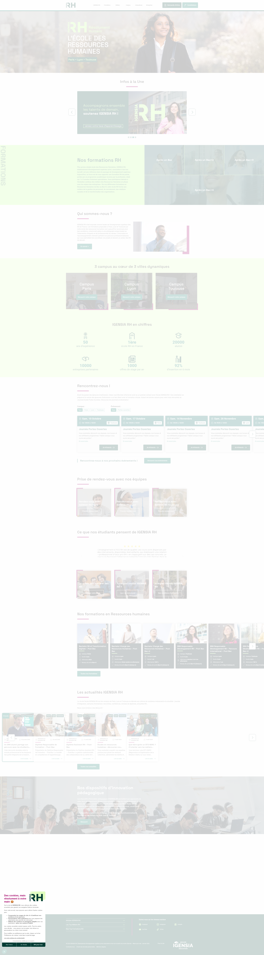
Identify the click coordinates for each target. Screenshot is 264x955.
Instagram (163, 924)
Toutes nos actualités (88, 767)
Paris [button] (86, 410)
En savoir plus (83, 441)
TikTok (161, 929)
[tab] (96, 5)
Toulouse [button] (100, 410)
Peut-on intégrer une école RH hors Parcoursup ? (154, 871)
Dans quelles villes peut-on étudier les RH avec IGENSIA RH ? (158, 879)
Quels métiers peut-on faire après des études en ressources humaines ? (158, 897)
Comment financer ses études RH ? (149, 892)
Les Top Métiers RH (73, 925)
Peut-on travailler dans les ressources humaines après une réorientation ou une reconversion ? (158, 866)
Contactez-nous (70, 947)
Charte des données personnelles (85, 947)
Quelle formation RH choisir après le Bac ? (93, 910)
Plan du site (161, 943)
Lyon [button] (92, 410)
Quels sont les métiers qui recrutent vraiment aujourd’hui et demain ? (100, 878)
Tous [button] (80, 410)
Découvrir (84, 822)
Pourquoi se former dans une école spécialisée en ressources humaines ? (96, 894)
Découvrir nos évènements (157, 461)
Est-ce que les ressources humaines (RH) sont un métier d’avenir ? (99, 872)
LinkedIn (180, 924)
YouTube (144, 929)
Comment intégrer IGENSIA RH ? (147, 875)
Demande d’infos (173, 5)
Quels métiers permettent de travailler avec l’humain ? (98, 883)
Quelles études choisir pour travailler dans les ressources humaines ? (99, 904)
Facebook (145, 924)
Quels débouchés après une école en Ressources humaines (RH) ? (158, 903)
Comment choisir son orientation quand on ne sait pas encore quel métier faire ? (98, 888)
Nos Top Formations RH (74, 929)
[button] (128, 137)
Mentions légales (101, 947)
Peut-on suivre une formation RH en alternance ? (154, 888)
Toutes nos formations (89, 674)
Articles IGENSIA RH (73, 920)
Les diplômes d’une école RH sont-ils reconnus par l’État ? (157, 883)
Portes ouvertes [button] (124, 410)
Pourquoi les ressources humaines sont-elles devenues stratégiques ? (98, 866)
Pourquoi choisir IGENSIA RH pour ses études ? (95, 899)
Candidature (191, 5)
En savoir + (85, 246)
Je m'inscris (107, 447)
